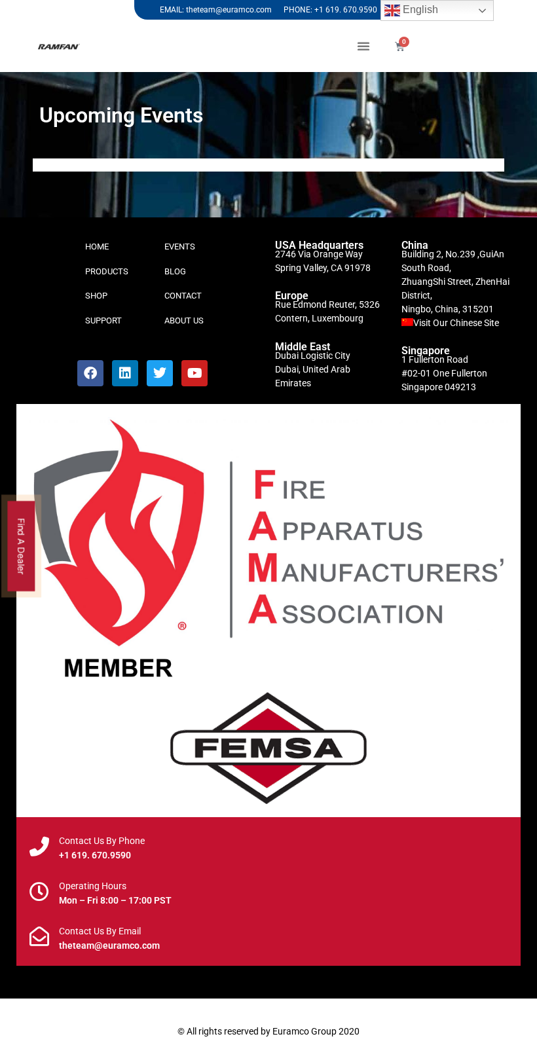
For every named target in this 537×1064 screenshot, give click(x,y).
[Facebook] (90, 373)
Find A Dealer (22, 545)
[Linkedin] (125, 373)
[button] (363, 46)
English (419, 9)
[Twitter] (160, 373)
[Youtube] (194, 373)
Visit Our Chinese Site (456, 323)
